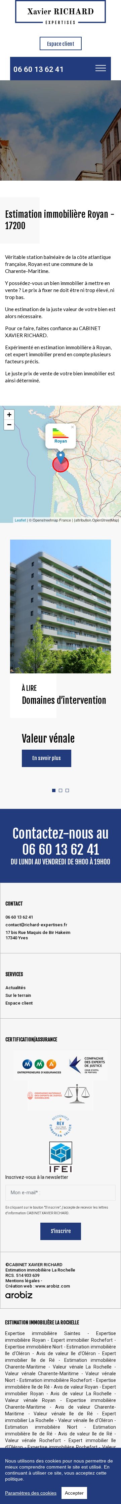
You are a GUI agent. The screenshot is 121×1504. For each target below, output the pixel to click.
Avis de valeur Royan (76, 1387)
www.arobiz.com (52, 1286)
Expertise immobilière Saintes (42, 1333)
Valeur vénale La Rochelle (82, 1367)
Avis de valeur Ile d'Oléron (66, 1353)
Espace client (60, 44)
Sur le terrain (18, 995)
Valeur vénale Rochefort (33, 1440)
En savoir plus (46, 758)
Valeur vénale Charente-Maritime (42, 1373)
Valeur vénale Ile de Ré (63, 1413)
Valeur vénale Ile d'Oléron (85, 1420)
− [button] (9, 424)
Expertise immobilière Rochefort (62, 1447)
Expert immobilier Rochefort (82, 1340)
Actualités (15, 987)
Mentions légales (22, 1280)
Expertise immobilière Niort (34, 1346)
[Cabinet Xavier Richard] (60, 11)
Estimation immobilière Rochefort (55, 1380)
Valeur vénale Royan (30, 1400)
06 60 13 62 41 (38, 69)
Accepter (74, 1493)
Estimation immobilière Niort (41, 1427)
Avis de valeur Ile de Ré (85, 1433)
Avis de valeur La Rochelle (81, 1393)
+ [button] (9, 414)
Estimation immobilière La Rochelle (40, 1270)
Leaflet (20, 520)
